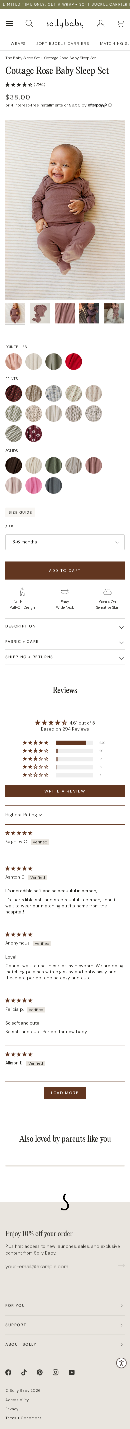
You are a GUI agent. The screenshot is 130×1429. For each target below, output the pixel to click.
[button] (19, 84)
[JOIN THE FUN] (119, 1265)
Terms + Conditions (23, 1418)
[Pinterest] (40, 1372)
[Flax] (35, 467)
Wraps (18, 43)
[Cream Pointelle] (35, 363)
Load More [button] (65, 1093)
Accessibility (17, 1400)
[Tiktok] (24, 1372)
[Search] (35, 23)
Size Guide (20, 512)
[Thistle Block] (75, 415)
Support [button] (15, 1325)
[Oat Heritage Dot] (55, 415)
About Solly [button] (21, 1344)
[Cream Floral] (35, 395)
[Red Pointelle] (73, 363)
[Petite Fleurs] (35, 415)
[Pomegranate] (33, 435)
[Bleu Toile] (55, 395)
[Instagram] (56, 1372)
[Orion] (53, 487)
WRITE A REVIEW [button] (65, 791)
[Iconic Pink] (35, 487)
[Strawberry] (75, 395)
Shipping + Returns (29, 657)
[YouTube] (72, 1372)
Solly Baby (19, 1390)
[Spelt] (75, 467)
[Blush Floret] (95, 395)
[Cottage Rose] (95, 467)
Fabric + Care (22, 641)
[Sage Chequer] (15, 415)
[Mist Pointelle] (55, 363)
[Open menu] (15, 23)
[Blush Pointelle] (15, 363)
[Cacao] (15, 467)
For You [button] (15, 1305)
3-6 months (24, 542)
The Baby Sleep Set (22, 58)
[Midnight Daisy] (15, 395)
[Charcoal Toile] (95, 415)
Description (20, 626)
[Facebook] (8, 1372)
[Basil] (55, 467)
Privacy (11, 1409)
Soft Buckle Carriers (62, 43)
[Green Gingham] (15, 435)
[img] (18, 833)
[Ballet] (15, 487)
